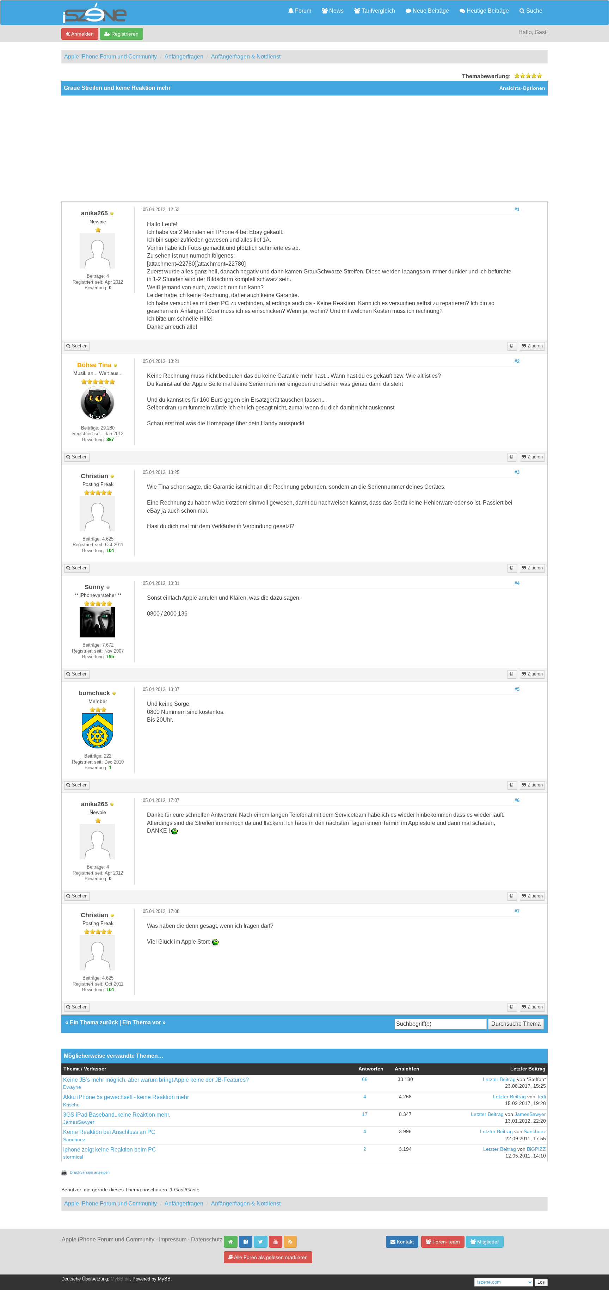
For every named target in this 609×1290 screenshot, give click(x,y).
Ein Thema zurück (94, 1022)
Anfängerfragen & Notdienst (246, 57)
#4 (517, 583)
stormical (73, 1157)
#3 (517, 472)
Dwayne (72, 1087)
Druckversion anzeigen (90, 1172)
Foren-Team (445, 1242)
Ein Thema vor (141, 1022)
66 (365, 1079)
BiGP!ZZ (536, 1149)
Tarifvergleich (377, 11)
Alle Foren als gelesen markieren (270, 1257)
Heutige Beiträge (487, 11)
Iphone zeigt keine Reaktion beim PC (109, 1150)
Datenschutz (206, 1239)
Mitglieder (487, 1242)
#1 (517, 209)
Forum (302, 11)
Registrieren (124, 34)
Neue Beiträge (430, 11)
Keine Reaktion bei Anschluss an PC (109, 1132)
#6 (517, 800)
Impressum (172, 1239)
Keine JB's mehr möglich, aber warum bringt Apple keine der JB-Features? (156, 1080)
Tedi (541, 1096)
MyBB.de (120, 1279)
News (336, 11)
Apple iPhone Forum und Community (110, 57)
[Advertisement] (304, 148)
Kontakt (404, 1242)
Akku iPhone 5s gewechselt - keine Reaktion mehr (126, 1097)
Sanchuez (74, 1139)
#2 (517, 361)
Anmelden (82, 34)
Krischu (71, 1104)
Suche (533, 11)
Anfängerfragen (184, 57)
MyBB (164, 1279)
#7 (517, 911)
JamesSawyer (78, 1122)
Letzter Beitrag (499, 1079)
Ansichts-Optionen (522, 88)
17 (365, 1114)
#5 (517, 689)
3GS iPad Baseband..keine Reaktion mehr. (116, 1115)
